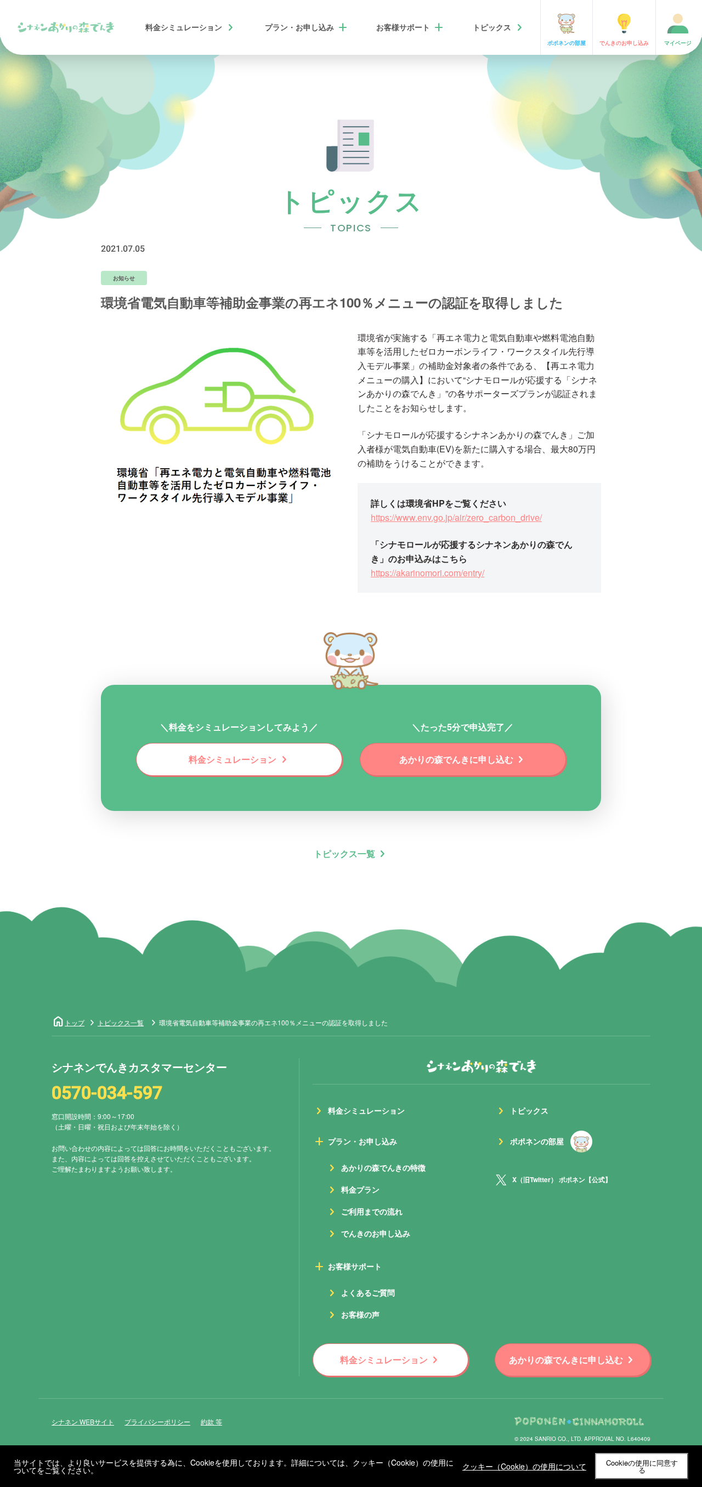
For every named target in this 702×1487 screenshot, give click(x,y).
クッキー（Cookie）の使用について (524, 1466)
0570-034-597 (107, 1093)
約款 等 (211, 1421)
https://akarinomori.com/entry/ (427, 572)
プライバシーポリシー (157, 1421)
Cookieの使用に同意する (642, 1466)
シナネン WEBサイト (83, 1421)
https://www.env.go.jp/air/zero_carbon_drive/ (456, 517)
